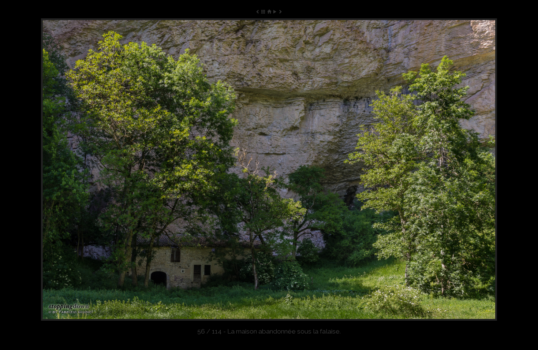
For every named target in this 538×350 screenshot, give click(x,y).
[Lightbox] (263, 11)
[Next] (406, 169)
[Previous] (132, 169)
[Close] (269, 11)
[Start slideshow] (274, 11)
